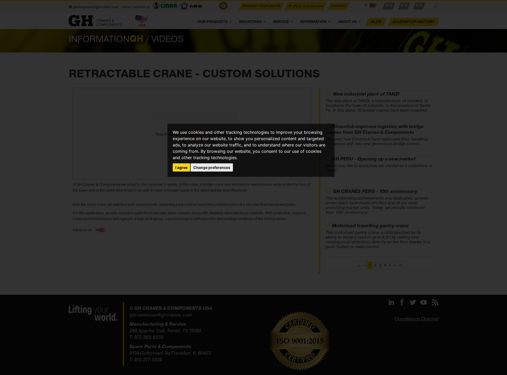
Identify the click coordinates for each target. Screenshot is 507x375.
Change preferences (211, 167)
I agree (181, 167)
